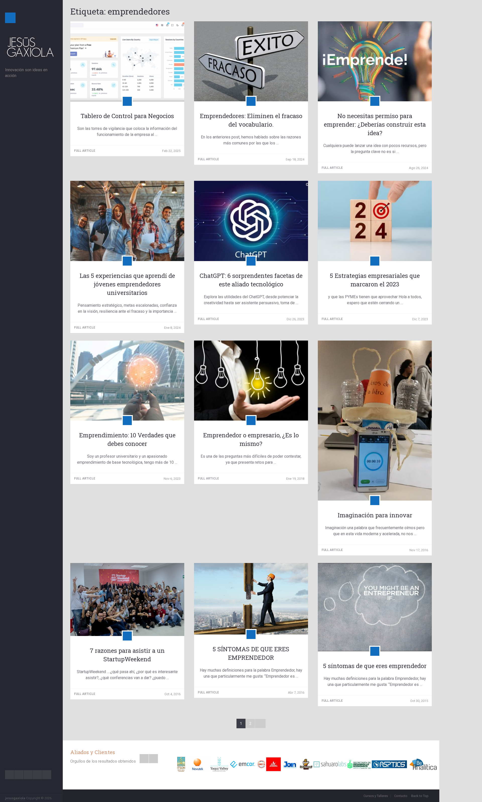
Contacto (400, 796)
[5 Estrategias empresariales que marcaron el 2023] (375, 221)
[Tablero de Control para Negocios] (127, 61)
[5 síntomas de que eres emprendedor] (375, 607)
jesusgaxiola (15, 798)
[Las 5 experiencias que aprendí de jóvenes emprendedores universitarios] (127, 221)
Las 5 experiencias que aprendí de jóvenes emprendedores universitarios (127, 284)
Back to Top (420, 796)
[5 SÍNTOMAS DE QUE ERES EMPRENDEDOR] (251, 598)
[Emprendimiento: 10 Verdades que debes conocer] (127, 381)
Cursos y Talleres (376, 796)
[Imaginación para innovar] (375, 421)
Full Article (85, 150)
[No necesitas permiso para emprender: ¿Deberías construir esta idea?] (375, 61)
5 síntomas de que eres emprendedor (375, 666)
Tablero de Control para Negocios (127, 116)
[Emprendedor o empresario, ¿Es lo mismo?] (251, 381)
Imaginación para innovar (375, 515)
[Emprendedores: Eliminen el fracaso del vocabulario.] (251, 61)
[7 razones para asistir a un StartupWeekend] (127, 599)
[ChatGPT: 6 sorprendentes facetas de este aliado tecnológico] (251, 221)
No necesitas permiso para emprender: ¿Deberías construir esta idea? (375, 124)
